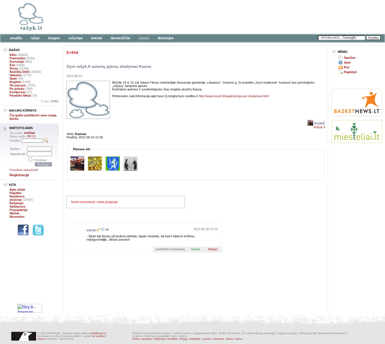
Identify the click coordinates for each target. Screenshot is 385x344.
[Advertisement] (173, 17)
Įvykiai (144, 38)
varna (91, 230)
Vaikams (16, 75)
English (15, 82)
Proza (14, 68)
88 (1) (31, 136)
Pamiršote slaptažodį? (24, 169)
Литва (229, 339)
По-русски (18, 85)
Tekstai (96, 38)
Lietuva (207, 339)
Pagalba (15, 193)
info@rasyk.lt (98, 333)
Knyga (183, 339)
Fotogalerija (18, 210)
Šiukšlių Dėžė (20, 71)
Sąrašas (349, 57)
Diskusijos (166, 38)
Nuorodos (17, 216)
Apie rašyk (17, 189)
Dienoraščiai (120, 38)
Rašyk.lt (319, 127)
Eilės (13, 54)
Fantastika (17, 58)
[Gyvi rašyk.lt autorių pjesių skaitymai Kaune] (88, 117)
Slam (13, 78)
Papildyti (350, 72)
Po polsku (17, 88)
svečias (29, 132)
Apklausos (17, 206)
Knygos (54, 38)
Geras (195, 249)
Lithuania (218, 339)
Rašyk (35, 38)
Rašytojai (75, 38)
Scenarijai (17, 61)
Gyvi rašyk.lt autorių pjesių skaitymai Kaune (109, 66)
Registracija (19, 175)
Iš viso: (50, 101)
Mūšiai (14, 213)
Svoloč (319, 123)
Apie (347, 62)
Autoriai (15, 199)
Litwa (238, 339)
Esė (12, 65)
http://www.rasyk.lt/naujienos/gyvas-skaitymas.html (234, 96)
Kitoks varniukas (142, 339)
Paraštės (172, 339)
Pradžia (16, 38)
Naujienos (17, 196)
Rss (346, 67)
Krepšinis (195, 339)
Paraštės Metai (20, 95)
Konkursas (18, 92)
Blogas (213, 249)
